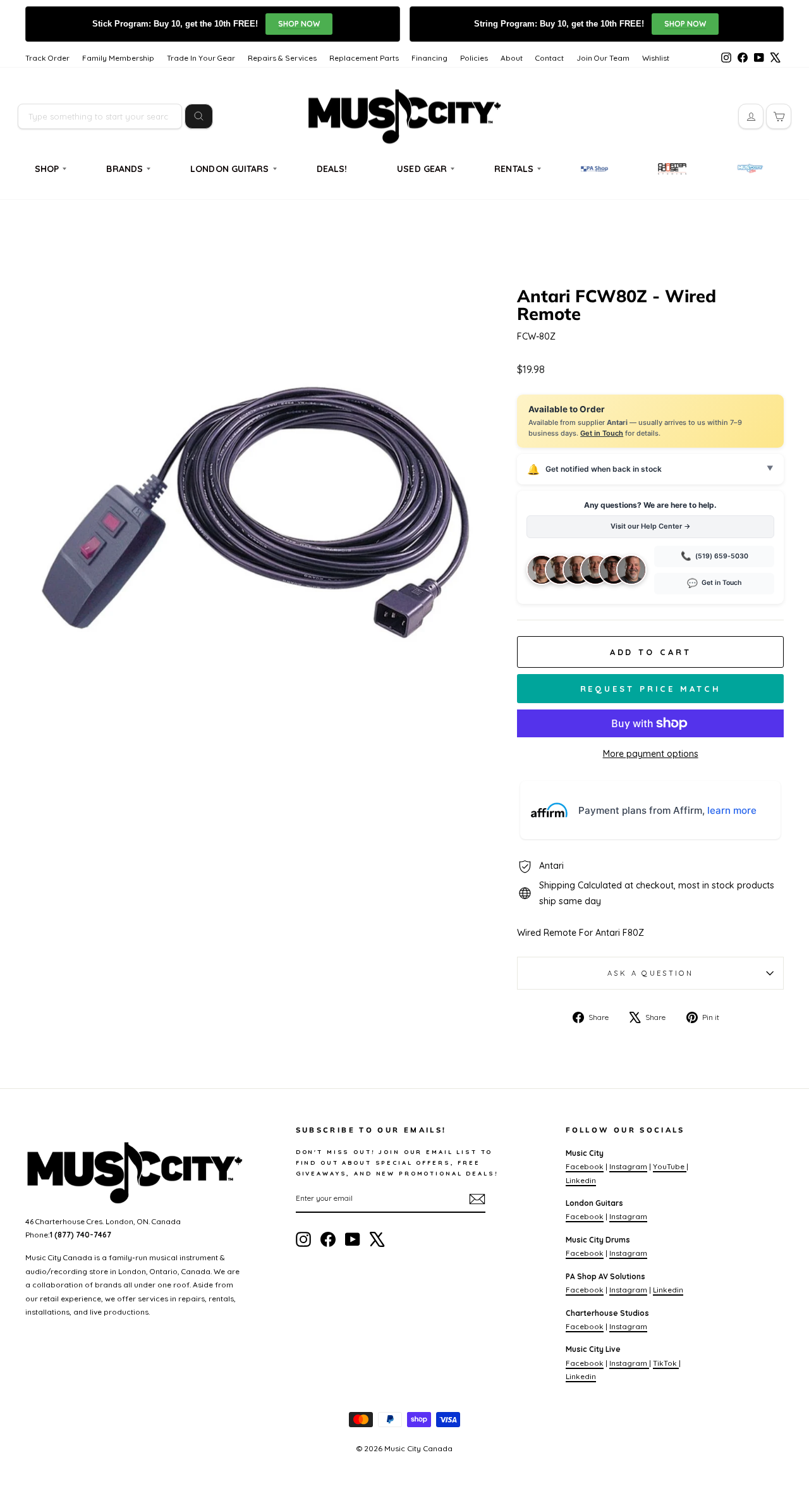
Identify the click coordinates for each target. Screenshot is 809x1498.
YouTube (669, 1166)
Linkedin (581, 1180)
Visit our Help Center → (651, 526)
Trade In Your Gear (201, 58)
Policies (474, 58)
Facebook (585, 1166)
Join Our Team (603, 58)
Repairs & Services (282, 58)
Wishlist (655, 58)
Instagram (628, 1166)
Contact (549, 58)
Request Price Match (650, 689)
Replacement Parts (364, 58)
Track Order (47, 58)
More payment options (650, 753)
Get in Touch (601, 433)
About (512, 58)
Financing (429, 58)
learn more (732, 810)
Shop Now (299, 23)
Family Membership (118, 58)
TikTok (666, 1363)
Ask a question (650, 973)
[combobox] (100, 116)
